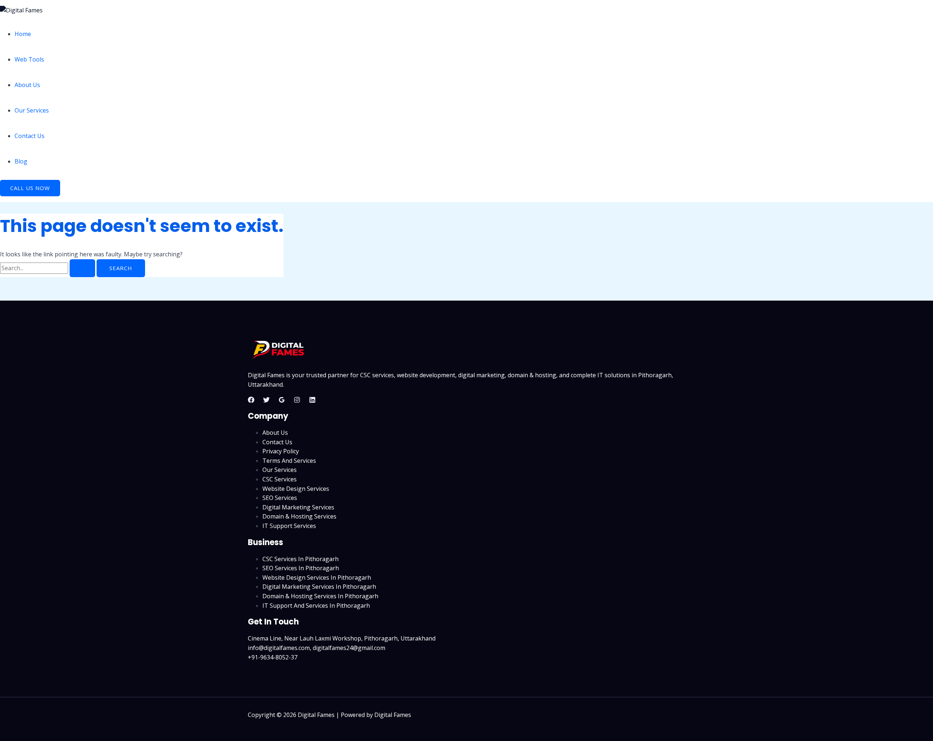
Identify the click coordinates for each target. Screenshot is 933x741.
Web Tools (29, 59)
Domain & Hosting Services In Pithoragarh (320, 596)
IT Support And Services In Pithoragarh (316, 606)
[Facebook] (251, 401)
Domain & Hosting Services (299, 516)
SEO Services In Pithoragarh (300, 568)
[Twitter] (266, 401)
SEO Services (279, 498)
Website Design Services (295, 489)
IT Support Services (289, 526)
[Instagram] (297, 401)
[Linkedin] (312, 401)
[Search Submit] (82, 268)
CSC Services (279, 479)
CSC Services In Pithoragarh (300, 559)
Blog (21, 161)
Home (23, 34)
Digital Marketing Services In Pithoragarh (319, 587)
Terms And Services (289, 461)
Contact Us (29, 136)
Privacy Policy (280, 451)
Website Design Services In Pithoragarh (316, 578)
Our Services (32, 110)
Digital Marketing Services (298, 507)
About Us (27, 85)
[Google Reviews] (281, 401)
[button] (30, 188)
